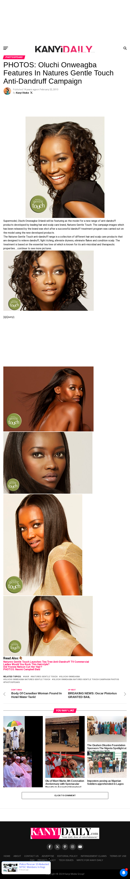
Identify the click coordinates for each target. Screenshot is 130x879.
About (17, 856)
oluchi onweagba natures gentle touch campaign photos (86, 679)
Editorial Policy (67, 856)
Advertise (48, 856)
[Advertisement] (65, 22)
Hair (26, 677)
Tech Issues (66, 860)
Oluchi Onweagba (70, 677)
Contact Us (31, 856)
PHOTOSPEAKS (12, 682)
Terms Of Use (118, 856)
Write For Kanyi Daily (90, 860)
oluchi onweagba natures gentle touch (27, 679)
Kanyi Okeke (22, 93)
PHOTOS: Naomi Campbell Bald (21, 669)
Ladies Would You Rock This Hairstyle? (26, 664)
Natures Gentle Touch (45, 677)
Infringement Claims (94, 856)
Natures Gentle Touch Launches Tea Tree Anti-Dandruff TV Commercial (46, 661)
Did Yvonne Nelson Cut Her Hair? (22, 666)
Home (7, 856)
